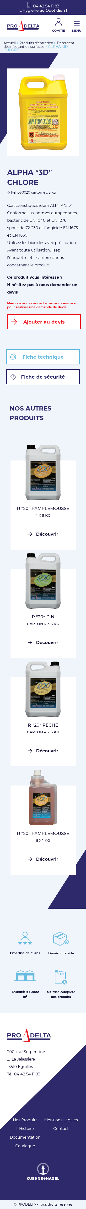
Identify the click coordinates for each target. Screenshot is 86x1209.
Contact (61, 1128)
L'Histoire (25, 1128)
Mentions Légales (61, 1120)
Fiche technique (43, 357)
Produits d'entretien (36, 43)
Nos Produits (25, 1120)
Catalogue (25, 1146)
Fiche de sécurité (43, 377)
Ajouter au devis (44, 322)
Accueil (10, 43)
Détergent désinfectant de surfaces (39, 45)
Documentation (25, 1137)
